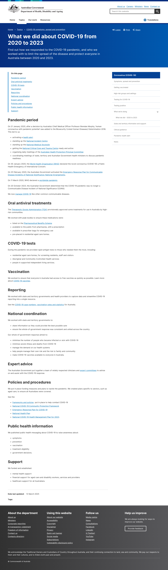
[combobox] (132, 11)
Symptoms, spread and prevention (127, 81)
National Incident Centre (37, 141)
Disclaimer (51, 527)
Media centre (91, 517)
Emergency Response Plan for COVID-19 (29, 410)
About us (121, 6)
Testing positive (120, 105)
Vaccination (16, 89)
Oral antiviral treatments (21, 81)
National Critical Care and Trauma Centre (40, 148)
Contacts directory (16, 536)
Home (12, 20)
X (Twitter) (90, 533)
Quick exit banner (54, 533)
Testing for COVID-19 (122, 99)
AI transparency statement (19, 527)
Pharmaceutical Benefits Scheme (38, 223)
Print (128, 30)
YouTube (89, 536)
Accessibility (52, 520)
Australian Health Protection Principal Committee (62, 152)
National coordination (20, 96)
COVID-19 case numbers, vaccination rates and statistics (39, 304)
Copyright (51, 523)
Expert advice (17, 100)
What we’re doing (120, 112)
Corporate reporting (16, 523)
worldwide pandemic (48, 180)
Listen (118, 30)
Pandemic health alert (122, 136)
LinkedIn (89, 530)
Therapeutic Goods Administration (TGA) (29, 209)
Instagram (90, 539)
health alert (28, 137)
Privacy (50, 530)
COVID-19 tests (17, 85)
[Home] (35, 8)
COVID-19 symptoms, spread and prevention (46, 29)
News (146, 6)
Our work (32, 20)
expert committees (88, 370)
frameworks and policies (23, 402)
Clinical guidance (120, 130)
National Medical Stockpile (38, 144)
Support (14, 111)
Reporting (15, 92)
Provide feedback (135, 528)
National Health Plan (21, 413)
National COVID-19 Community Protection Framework (35, 406)
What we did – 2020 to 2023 (126, 117)
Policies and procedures (21, 103)
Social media (52, 536)
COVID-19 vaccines (21, 281)
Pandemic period (18, 78)
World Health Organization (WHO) (44, 164)
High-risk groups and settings (125, 93)
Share (137, 30)
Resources (45, 20)
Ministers (139, 6)
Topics (22, 20)
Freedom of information (18, 530)
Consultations (92, 523)
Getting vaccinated (121, 87)
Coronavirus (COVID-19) (125, 75)
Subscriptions (53, 539)
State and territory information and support (130, 124)
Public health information (22, 107)
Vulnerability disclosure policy (60, 543)
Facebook (90, 527)
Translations (152, 20)
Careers (130, 6)
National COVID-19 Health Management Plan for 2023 (35, 417)
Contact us (155, 6)
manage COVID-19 (23, 194)
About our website (55, 517)
